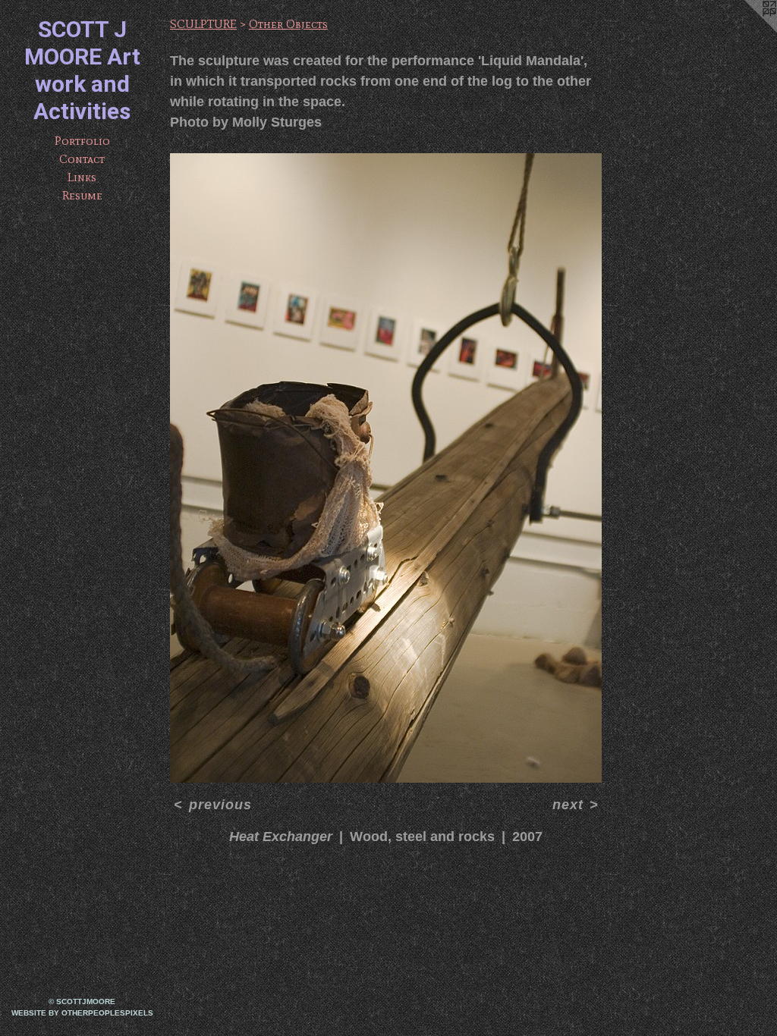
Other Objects (288, 24)
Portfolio (82, 140)
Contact (82, 159)
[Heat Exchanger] (386, 468)
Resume (82, 195)
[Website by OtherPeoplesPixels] (746, 30)
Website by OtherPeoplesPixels (82, 1013)
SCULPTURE (203, 24)
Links (82, 177)
